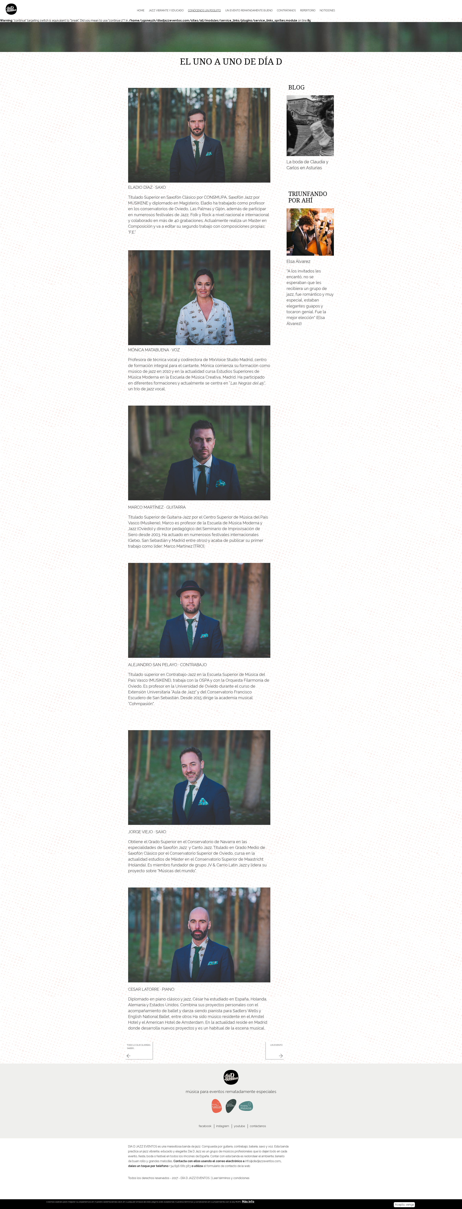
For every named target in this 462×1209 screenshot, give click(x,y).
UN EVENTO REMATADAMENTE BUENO (249, 10)
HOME (140, 10)
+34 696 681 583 (180, 1166)
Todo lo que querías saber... (138, 1047)
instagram (222, 1126)
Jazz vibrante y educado (166, 10)
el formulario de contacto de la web (227, 1166)
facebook (205, 1126)
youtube (239, 1126)
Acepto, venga (404, 1204)
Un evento (276, 1045)
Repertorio (307, 10)
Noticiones (327, 10)
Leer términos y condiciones (230, 1178)
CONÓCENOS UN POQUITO (204, 10)
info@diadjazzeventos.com (263, 1161)
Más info (248, 1201)
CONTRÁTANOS (286, 10)
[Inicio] (19, 9)
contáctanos (258, 1126)
